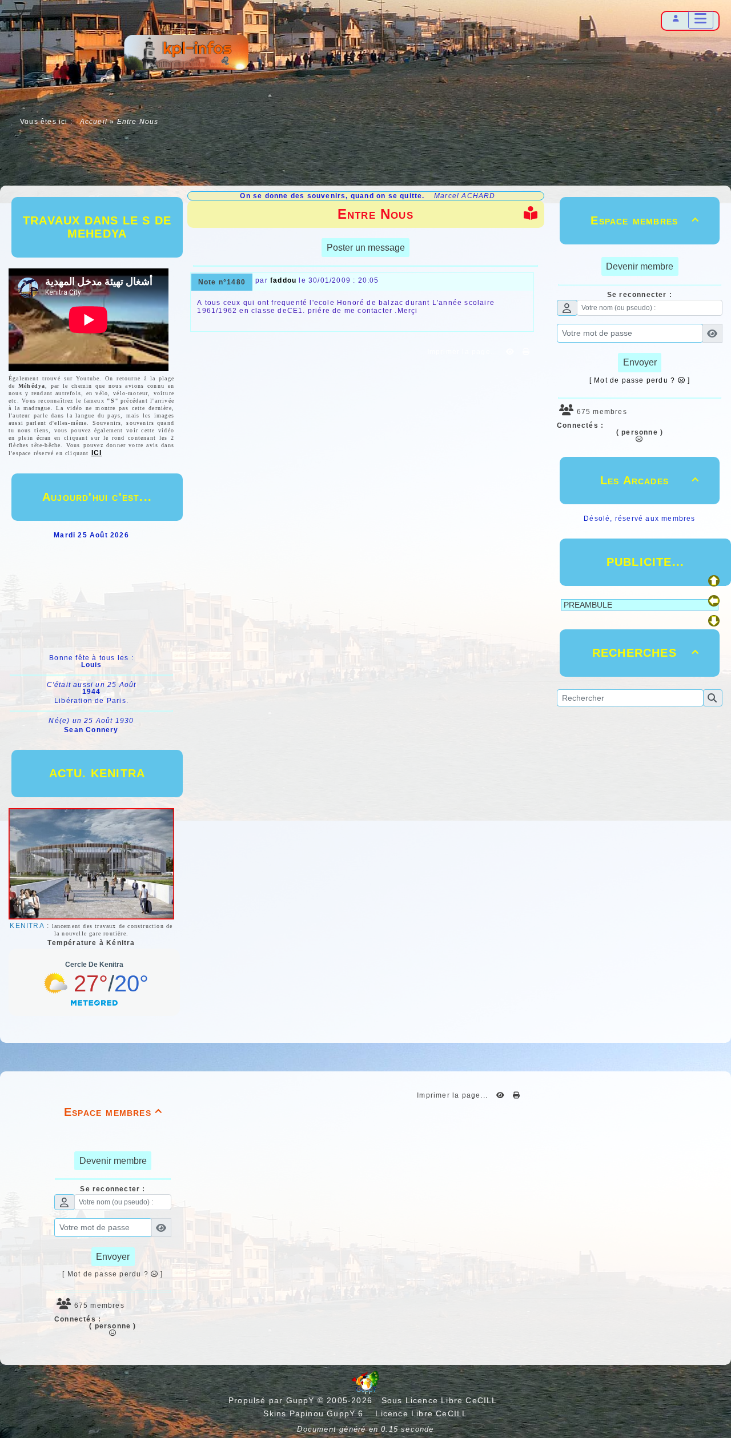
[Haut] (714, 581)
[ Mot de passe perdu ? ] (639, 380)
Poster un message (366, 247)
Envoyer (640, 362)
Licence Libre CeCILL (419, 1413)
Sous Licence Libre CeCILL (440, 1400)
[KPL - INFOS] (185, 54)
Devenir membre (639, 266)
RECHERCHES (645, 652)
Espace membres (645, 220)
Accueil (93, 122)
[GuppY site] (365, 1391)
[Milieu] (714, 600)
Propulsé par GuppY (273, 1400)
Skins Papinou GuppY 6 (316, 1413)
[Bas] (714, 620)
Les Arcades (649, 480)
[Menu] (700, 20)
